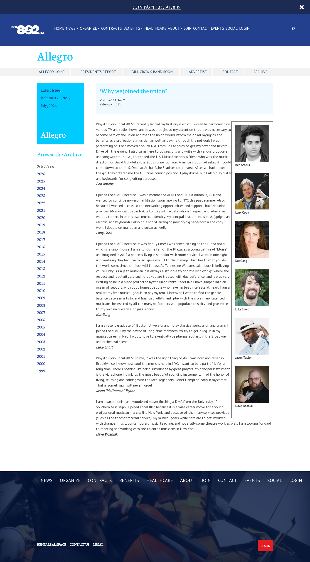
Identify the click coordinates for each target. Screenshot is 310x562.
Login (265, 545)
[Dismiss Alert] (302, 7)
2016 (41, 246)
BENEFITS (131, 29)
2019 (41, 224)
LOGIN (244, 29)
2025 (41, 181)
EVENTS (217, 29)
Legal (98, 544)
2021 (41, 210)
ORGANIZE (88, 29)
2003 (41, 341)
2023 (41, 195)
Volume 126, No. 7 (56, 97)
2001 (41, 356)
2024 (41, 188)
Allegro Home (52, 71)
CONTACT (201, 29)
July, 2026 (49, 105)
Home (59, 29)
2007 (41, 312)
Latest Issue (50, 90)
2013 (41, 268)
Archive (260, 71)
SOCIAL (232, 29)
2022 (41, 202)
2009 (41, 297)
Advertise (198, 71)
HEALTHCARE (155, 29)
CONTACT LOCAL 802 (157, 6)
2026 (41, 173)
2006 (41, 319)
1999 (41, 370)
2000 (41, 363)
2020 (41, 217)
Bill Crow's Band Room (152, 71)
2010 (41, 290)
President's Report (98, 71)
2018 (41, 232)
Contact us (80, 544)
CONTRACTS (111, 29)
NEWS (71, 29)
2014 (41, 261)
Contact (230, 71)
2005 (41, 327)
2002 (41, 349)
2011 (41, 283)
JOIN (188, 29)
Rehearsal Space (51, 544)
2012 (41, 276)
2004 (41, 334)
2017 (41, 239)
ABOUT (174, 29)
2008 (41, 305)
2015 (41, 254)
